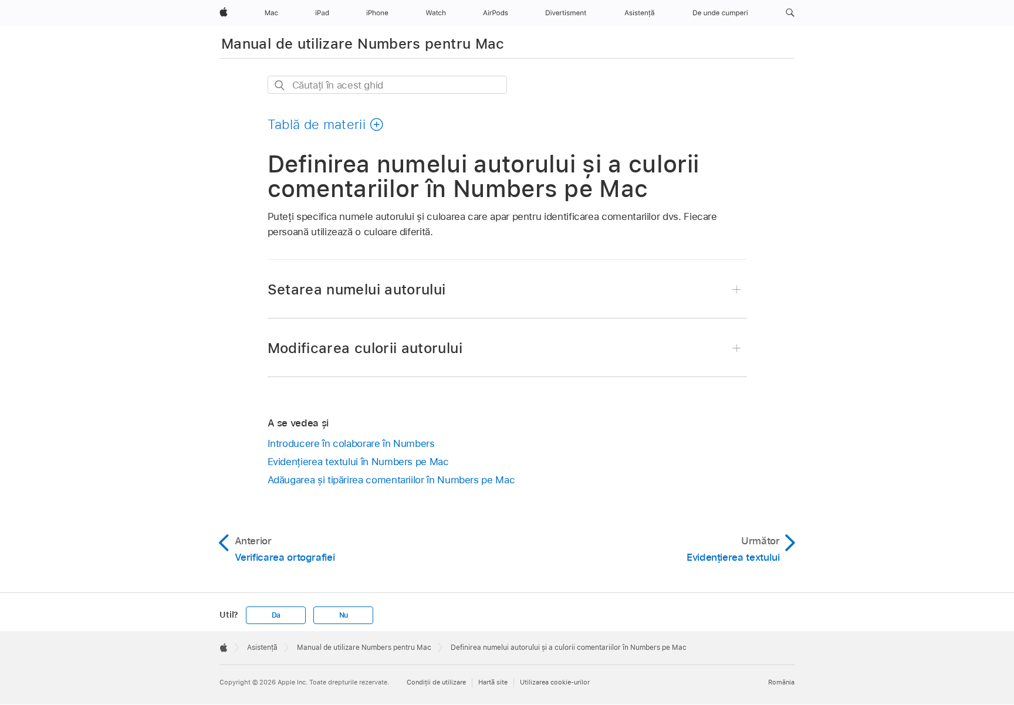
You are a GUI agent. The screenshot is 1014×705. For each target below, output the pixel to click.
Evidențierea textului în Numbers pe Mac (358, 461)
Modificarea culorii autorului (365, 348)
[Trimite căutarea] (280, 85)
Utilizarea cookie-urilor (555, 682)
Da (276, 615)
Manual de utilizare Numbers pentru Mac (363, 43)
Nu (344, 615)
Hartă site (493, 682)
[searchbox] (387, 85)
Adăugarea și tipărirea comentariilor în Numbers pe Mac (391, 480)
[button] (790, 13)
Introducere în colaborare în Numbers (351, 443)
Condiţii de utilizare (436, 682)
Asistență (262, 647)
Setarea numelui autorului (357, 289)
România (781, 682)
